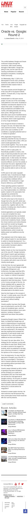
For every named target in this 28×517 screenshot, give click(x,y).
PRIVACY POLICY (8, 495)
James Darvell (10, 38)
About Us (13, 506)
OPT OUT (7, 497)
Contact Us (7, 507)
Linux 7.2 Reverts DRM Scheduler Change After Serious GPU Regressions (16, 431)
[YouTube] (16, 484)
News (6, 12)
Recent (21, 12)
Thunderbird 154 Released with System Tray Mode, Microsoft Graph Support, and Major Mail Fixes (17, 412)
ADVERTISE (20, 496)
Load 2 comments (7, 404)
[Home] (7, 3)
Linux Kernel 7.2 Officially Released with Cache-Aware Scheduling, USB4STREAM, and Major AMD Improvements (17, 422)
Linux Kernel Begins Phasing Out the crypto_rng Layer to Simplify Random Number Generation (17, 458)
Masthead (7, 502)
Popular (13, 12)
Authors (7, 504)
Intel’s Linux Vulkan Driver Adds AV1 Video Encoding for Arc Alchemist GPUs (17, 440)
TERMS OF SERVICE (10, 496)
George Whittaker (12, 416)
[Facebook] (19, 484)
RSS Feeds (13, 503)
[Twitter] (22, 484)
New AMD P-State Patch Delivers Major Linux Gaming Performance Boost (16, 449)
